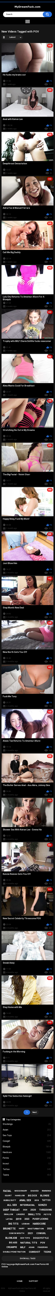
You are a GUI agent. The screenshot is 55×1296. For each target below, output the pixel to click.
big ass (13, 1242)
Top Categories (13, 1119)
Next (34, 1112)
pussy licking (40, 1219)
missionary (21, 1191)
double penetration (14, 1252)
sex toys (25, 1238)
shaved (34, 1191)
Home (19, 1281)
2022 (49, 1228)
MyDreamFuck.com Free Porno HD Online (22, 1289)
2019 (18, 1219)
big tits (13, 1223)
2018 (36, 1200)
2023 (26, 1219)
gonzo (42, 1205)
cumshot (34, 1252)
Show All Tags (27, 1258)
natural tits (28, 1242)
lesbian (25, 1224)
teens (47, 1252)
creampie (11, 1247)
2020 (33, 1209)
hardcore (39, 1223)
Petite (27, 1158)
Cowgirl (27, 1141)
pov (42, 1242)
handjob (20, 1195)
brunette (9, 1228)
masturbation (36, 1229)
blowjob (11, 1238)
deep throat (11, 1209)
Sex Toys (27, 1135)
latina (9, 1219)
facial (7, 1191)
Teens (27, 1175)
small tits (34, 1214)
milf (23, 1247)
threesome (45, 1210)
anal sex (25, 1200)
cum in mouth (16, 1233)
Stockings (27, 1124)
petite (47, 1214)
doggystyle (41, 1238)
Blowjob (27, 1146)
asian (31, 1247)
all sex (12, 1205)
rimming (46, 1191)
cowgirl (41, 1233)
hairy (21, 1229)
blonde (44, 1195)
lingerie (20, 1214)
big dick (32, 1195)
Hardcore (27, 1152)
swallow (8, 1214)
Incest (27, 1163)
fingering (43, 1247)
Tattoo (27, 1169)
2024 (25, 1210)
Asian (27, 1129)
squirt (8, 1196)
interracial (27, 1205)
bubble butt (10, 1200)
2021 (30, 1233)
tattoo (46, 1200)
